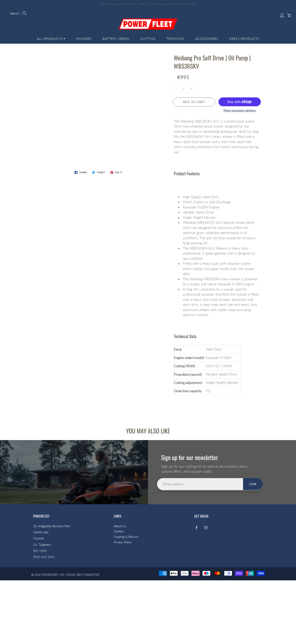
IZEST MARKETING (88, 574)
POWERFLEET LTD (52, 574)
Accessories (206, 38)
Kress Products (244, 38)
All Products (50, 38)
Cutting (147, 38)
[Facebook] (196, 527)
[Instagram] (205, 527)
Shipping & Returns (126, 536)
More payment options (240, 110)
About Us (120, 526)
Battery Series (115, 38)
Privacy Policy (123, 542)
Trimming (175, 38)
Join (253, 484)
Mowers (84, 38)
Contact (119, 531)
